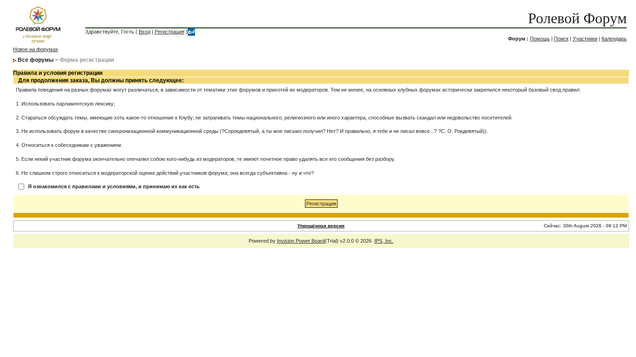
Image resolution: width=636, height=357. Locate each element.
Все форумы (36, 60)
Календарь (614, 38)
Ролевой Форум (577, 18)
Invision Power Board (301, 241)
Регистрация (169, 31)
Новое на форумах (35, 49)
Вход (144, 31)
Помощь (540, 38)
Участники (585, 38)
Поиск (561, 38)
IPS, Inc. (383, 241)
